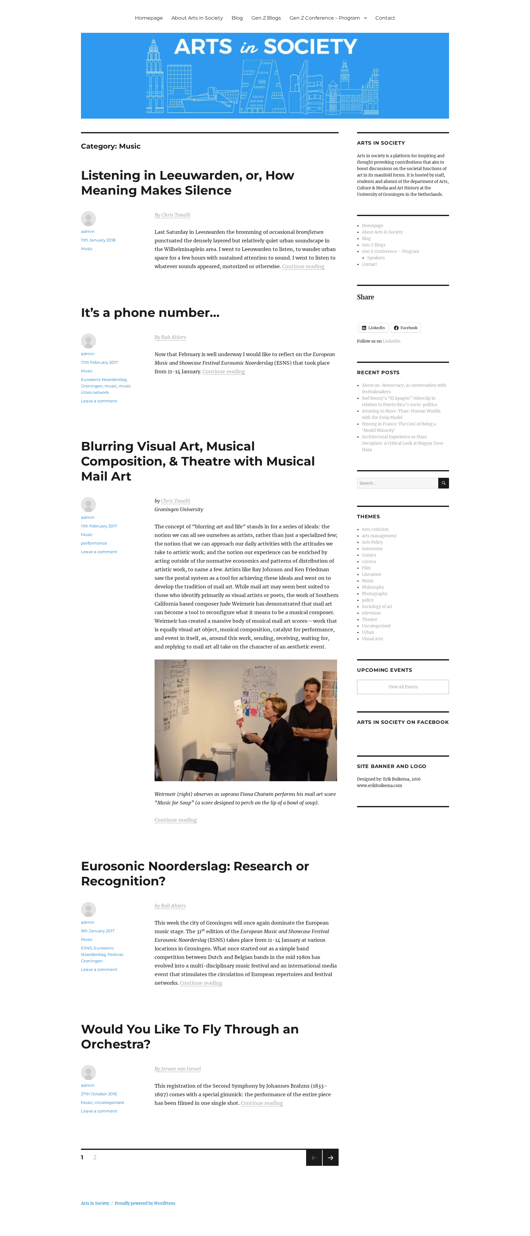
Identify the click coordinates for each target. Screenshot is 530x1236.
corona (369, 561)
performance (94, 543)
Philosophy (373, 587)
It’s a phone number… (150, 312)
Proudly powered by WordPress (145, 1203)
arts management (379, 535)
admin (87, 231)
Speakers (376, 258)
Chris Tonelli (175, 501)
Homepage (149, 18)
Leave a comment (99, 400)
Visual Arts (372, 638)
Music (87, 248)
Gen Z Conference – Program (325, 18)
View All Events (403, 687)
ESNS (86, 947)
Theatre (369, 619)
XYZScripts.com (299, 1233)
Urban (368, 632)
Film (366, 568)
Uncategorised (109, 1102)
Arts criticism (375, 529)
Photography (374, 593)
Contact (385, 18)
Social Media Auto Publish (239, 1233)
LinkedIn (392, 341)
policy (368, 600)
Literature (371, 574)
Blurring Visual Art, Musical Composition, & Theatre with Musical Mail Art (198, 461)
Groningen (92, 385)
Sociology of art (377, 606)
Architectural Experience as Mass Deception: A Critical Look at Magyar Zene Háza (402, 443)
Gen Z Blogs (266, 18)
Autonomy (372, 548)
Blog (237, 18)
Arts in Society (95, 1203)
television (371, 613)
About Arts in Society (197, 18)
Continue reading (303, 266)
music (111, 385)
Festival (115, 954)
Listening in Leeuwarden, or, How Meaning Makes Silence (187, 183)
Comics (369, 555)
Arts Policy (372, 542)
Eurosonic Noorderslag (104, 379)
